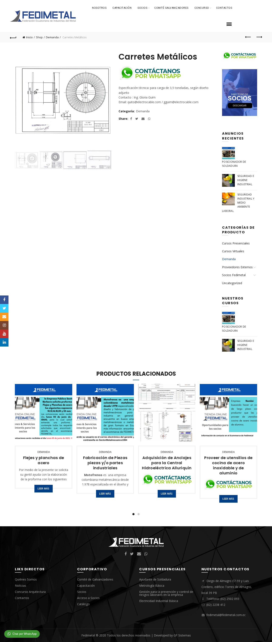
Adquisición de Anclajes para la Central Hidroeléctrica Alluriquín (167, 463)
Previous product (248, 37)
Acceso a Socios (88, 598)
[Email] (4, 316)
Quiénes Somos (26, 579)
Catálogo (83, 604)
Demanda (52, 37)
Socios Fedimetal (234, 275)
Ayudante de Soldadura (155, 579)
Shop (39, 37)
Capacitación (122, 7)
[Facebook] (4, 299)
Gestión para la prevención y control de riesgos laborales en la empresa (166, 593)
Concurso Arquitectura (30, 592)
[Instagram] (4, 325)
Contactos (224, 7)
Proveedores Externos (237, 267)
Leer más (43, 488)
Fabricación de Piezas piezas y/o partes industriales (105, 463)
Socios (142, 7)
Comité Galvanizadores (171, 7)
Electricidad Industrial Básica (158, 601)
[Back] (13, 37)
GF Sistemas (182, 635)
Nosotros (99, 7)
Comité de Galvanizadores (95, 579)
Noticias (20, 586)
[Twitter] (4, 308)
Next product (259, 37)
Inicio (29, 37)
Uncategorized (232, 283)
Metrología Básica (151, 586)
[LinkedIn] (4, 342)
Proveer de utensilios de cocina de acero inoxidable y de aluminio (228, 465)
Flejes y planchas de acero (43, 460)
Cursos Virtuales (233, 251)
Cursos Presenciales (236, 243)
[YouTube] (4, 334)
